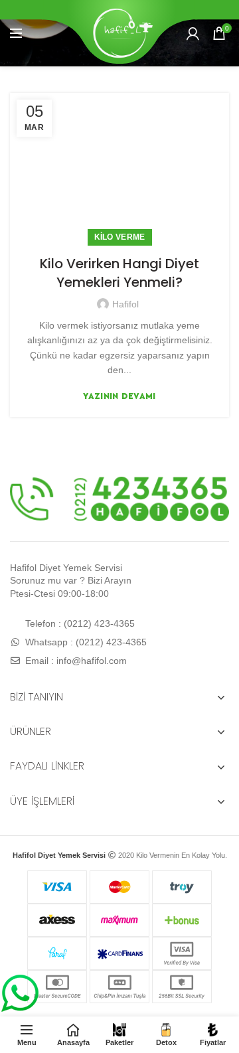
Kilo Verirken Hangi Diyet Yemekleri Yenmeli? (119, 272)
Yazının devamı (119, 396)
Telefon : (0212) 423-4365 (79, 623)
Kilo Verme (119, 237)
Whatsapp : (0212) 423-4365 (85, 642)
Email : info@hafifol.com (75, 660)
